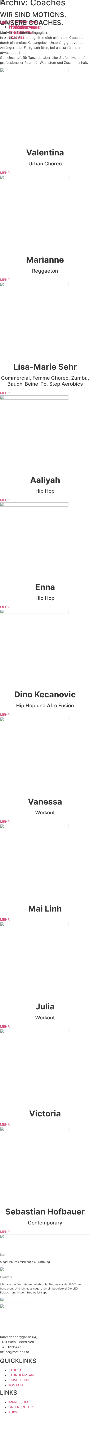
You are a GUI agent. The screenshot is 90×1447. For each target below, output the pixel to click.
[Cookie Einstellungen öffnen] (31, 1444)
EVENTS (23, 27)
